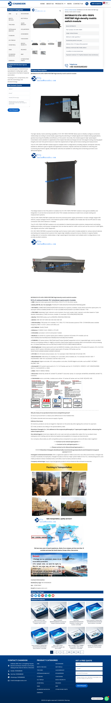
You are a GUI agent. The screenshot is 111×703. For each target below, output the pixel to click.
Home (66, 10)
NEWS (69, 4)
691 (78, 652)
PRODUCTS (59, 4)
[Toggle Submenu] (16, 14)
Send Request (13, 110)
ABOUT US (50, 4)
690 (74, 652)
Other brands (72, 10)
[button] (86, 3)
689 (69, 652)
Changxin (19, 3)
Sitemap (67, 700)
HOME (42, 4)
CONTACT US (78, 4)
